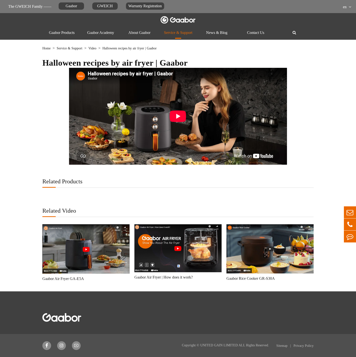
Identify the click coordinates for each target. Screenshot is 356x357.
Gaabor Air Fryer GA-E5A (63, 279)
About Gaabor (139, 33)
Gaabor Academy (100, 33)
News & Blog (216, 33)
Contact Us (255, 33)
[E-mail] (350, 212)
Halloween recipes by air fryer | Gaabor (129, 48)
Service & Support (178, 33)
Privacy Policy (304, 346)
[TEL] (350, 224)
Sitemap (282, 346)
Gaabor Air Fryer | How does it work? (163, 277)
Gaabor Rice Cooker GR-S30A (250, 278)
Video (92, 48)
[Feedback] (350, 236)
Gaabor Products (62, 33)
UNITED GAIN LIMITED (219, 345)
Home (46, 48)
